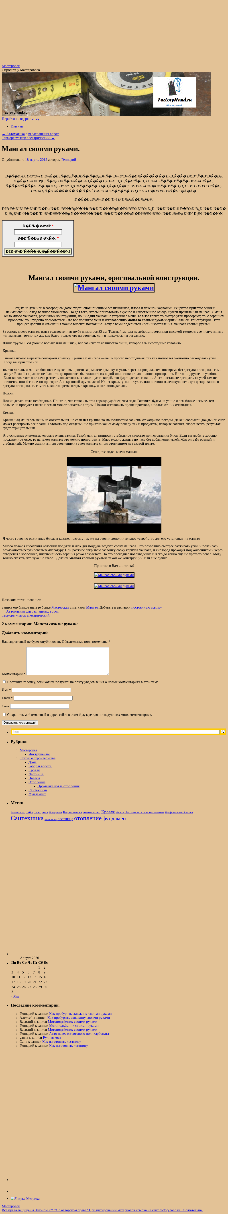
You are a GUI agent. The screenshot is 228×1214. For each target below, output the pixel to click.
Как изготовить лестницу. (61, 1041)
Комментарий (13, 674)
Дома (32, 762)
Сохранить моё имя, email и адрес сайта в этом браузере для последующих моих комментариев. (79, 714)
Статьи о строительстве (37, 758)
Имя (6, 690)
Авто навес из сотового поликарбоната (79, 1033)
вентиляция (51, 819)
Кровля (34, 770)
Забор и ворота (37, 812)
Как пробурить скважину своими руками (80, 1013)
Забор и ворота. (40, 766)
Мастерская (60, 607)
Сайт (5, 706)
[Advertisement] (114, 33)
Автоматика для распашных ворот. (30, 134)
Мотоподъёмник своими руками (72, 1021)
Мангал (92, 607)
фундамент (115, 818)
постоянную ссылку (146, 607)
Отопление (36, 782)
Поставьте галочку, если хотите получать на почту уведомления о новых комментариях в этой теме (82, 682)
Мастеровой (11, 66)
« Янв (15, 996)
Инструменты (39, 754)
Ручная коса (52, 1037)
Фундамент (37, 794)
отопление (88, 818)
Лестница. (36, 774)
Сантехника (37, 790)
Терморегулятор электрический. (28, 138)
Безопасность (18, 812)
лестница (65, 818)
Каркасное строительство (81, 812)
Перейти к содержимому (20, 119)
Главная (17, 126)
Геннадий (68, 159)
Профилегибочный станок (179, 812)
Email (7, 698)
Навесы (34, 778)
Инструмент (55, 812)
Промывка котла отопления (58, 786)
